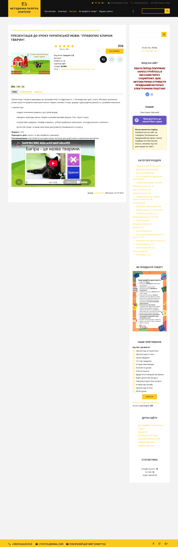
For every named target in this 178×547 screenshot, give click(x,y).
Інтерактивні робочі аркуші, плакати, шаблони (147, 197)
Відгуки (38, 91)
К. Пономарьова (66, 69)
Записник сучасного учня (149, 438)
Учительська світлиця (147, 435)
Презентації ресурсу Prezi (145, 217)
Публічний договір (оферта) (87, 544)
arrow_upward (172, 541)
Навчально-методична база (150, 240)
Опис (14, 91)
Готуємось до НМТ (146, 213)
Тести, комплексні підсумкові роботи (147, 177)
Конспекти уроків (145, 173)
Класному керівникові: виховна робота (148, 235)
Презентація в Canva (145, 354)
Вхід (168, 3)
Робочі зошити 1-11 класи (149, 210)
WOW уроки (143, 254)
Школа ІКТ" (143, 432)
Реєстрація (159, 3)
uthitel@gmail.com (119, 3)
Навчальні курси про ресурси (148, 381)
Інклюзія (138, 227)
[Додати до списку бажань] (111, 59)
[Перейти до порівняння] (120, 59)
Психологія (139, 203)
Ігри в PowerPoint (145, 247)
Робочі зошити (142, 371)
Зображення (26, 91)
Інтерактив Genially (144, 384)
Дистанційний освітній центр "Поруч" (150, 427)
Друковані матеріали (147, 169)
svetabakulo (99, 193)
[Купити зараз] (103, 59)
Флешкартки (143, 220)
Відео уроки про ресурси (149, 206)
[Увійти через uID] (147, 94)
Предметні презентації (148, 166)
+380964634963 (141, 3)
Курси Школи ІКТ (142, 189)
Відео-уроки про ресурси (147, 378)
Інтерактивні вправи (145, 364)
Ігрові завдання (143, 357)
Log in (155, 51)
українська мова (81, 69)
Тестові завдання (143, 361)
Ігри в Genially (144, 231)
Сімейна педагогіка (146, 442)
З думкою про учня (146, 445)
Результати (138, 402)
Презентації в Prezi (144, 388)
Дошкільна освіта (142, 193)
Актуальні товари (142, 224)
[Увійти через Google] (152, 94)
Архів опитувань (152, 402)
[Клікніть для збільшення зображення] (30, 63)
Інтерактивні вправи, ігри (149, 182)
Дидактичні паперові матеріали (150, 374)
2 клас (92, 69)
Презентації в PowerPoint (147, 351)
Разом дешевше (145, 244)
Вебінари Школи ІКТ (143, 186)
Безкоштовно (140, 251)
